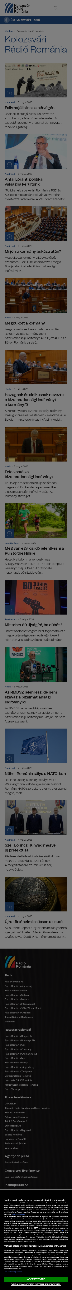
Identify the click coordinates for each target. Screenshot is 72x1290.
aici (63, 1230)
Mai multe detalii (18, 1214)
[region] (36, 1239)
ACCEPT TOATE (36, 1279)
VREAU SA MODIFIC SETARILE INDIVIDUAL (36, 1284)
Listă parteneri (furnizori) (13, 1272)
